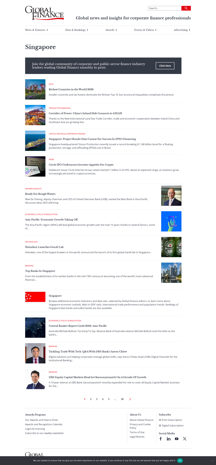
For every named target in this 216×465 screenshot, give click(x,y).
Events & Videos (144, 29)
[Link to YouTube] (176, 438)
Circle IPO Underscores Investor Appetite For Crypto (81, 164)
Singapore (55, 295)
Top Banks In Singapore (40, 270)
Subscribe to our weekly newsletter (44, 433)
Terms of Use (137, 432)
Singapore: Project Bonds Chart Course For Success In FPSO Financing (92, 139)
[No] (212, 460)
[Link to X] (184, 438)
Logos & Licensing (35, 428)
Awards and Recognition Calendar (44, 424)
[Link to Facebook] (160, 438)
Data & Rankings (75, 29)
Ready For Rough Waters (40, 193)
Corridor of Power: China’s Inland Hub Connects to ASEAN (85, 113)
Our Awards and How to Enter (41, 420)
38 (122, 399)
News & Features (35, 29)
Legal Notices (137, 436)
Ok (180, 460)
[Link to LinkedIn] (168, 438)
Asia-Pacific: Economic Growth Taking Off (51, 219)
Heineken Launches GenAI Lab (44, 247)
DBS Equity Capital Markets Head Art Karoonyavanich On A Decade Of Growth (97, 377)
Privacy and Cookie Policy (140, 426)
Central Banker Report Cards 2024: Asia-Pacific (78, 325)
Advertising (181, 29)
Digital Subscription (173, 425)
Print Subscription (172, 420)
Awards (110, 29)
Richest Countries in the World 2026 (71, 89)
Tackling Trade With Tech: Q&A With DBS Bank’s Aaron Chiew (88, 351)
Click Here (165, 65)
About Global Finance (141, 420)
